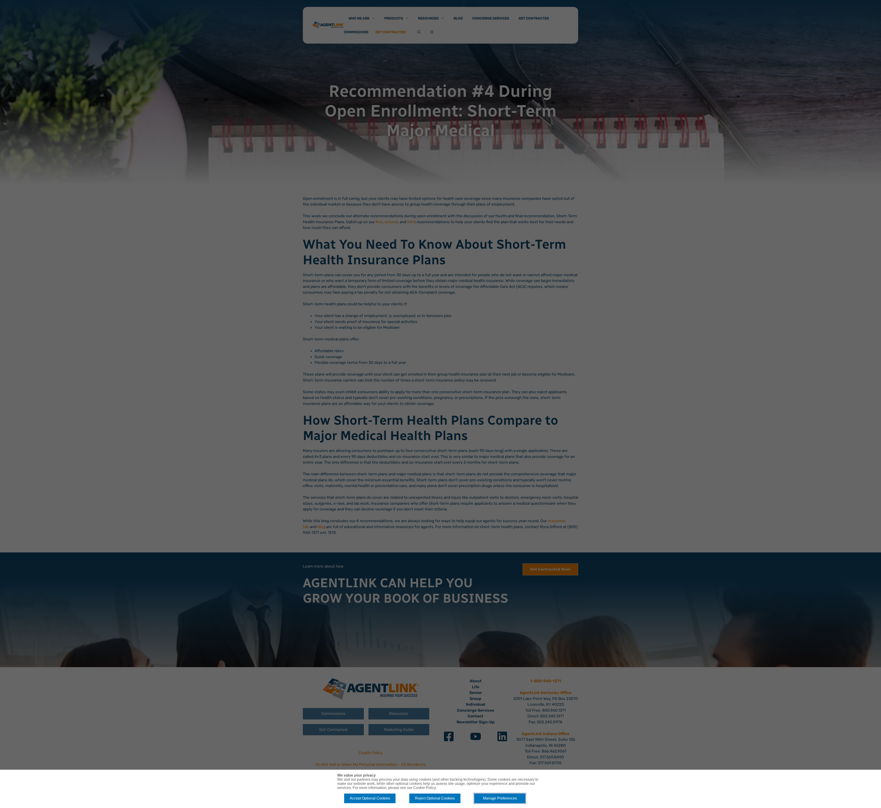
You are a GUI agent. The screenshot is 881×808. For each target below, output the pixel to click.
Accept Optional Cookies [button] (370, 798)
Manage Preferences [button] (500, 798)
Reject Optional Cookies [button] (435, 798)
